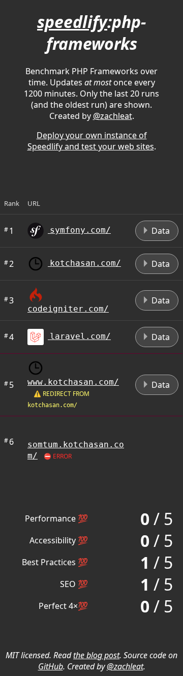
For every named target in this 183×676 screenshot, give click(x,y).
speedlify (72, 22)
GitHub (50, 666)
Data (159, 230)
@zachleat (112, 115)
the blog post (96, 655)
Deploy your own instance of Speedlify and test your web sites (90, 141)
